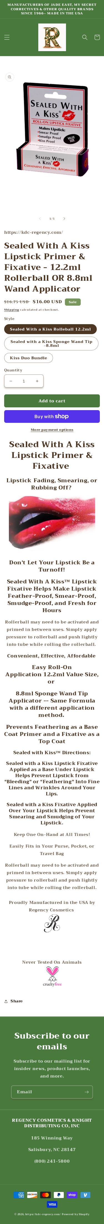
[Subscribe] (86, 1092)
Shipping (11, 309)
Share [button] (17, 1001)
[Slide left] (40, 219)
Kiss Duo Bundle (28, 358)
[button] (7, 37)
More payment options (52, 429)
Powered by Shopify (76, 1214)
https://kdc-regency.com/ (43, 1214)
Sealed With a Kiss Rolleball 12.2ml (50, 329)
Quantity (13, 370)
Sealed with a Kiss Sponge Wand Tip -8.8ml (51, 343)
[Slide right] (64, 219)
